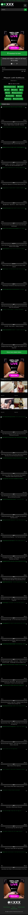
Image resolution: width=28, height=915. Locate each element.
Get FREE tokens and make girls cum (7, 410)
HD (21, 89)
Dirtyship (18, 0)
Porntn (14, 0)
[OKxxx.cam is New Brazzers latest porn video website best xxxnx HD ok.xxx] (11, 5)
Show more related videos (14, 352)
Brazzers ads (14, 908)
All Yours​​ (19, 95)
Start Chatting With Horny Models (6, 394)
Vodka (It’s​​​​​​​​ (8, 98)
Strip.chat (2, 395)
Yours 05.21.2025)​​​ (18, 98)
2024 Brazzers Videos (10, 86)
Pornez (23, 0)
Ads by (24, 380)
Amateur (21, 86)
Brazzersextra (6, 907)
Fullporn (10, 0)
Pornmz (5, 0)
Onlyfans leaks (21, 907)
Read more (13, 80)
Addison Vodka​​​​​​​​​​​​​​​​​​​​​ (10, 95)
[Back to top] (24, 911)
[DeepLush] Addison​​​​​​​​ (17, 92)
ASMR (7, 89)
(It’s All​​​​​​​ (8, 92)
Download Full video (15, 53)
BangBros (15, 89)
